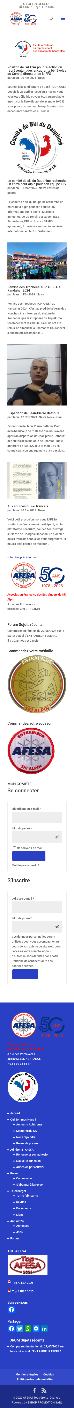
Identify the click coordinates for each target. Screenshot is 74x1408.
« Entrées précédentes (22, 557)
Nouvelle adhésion (28, 1160)
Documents (23, 1208)
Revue (14, 1173)
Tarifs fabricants (27, 1195)
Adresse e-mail (30, 898)
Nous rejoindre (26, 1137)
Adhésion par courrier (30, 1167)
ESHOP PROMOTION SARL (45, 1402)
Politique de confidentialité (35, 1379)
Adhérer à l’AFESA (22, 1149)
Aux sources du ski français (27, 506)
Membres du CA (26, 1130)
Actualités (17, 1220)
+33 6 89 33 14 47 (19, 614)
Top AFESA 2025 (23, 1291)
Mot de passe (29, 828)
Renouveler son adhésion (32, 1154)
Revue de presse (27, 1143)
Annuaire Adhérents (29, 1124)
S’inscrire (25, 974)
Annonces (22, 1225)
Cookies (48, 1374)
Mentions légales (27, 1374)
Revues (21, 1202)
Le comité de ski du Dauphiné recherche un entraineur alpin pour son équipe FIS (37, 182)
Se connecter (29, 856)
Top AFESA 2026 (23, 1282)
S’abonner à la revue (29, 1184)
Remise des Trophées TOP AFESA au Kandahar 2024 (34, 288)
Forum (14, 1238)
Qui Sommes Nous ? (23, 1119)
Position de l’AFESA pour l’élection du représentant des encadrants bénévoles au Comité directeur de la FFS (36, 70)
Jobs (19, 1232)
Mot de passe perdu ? (25, 865)
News (41, 77)
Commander (24, 1178)
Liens (19, 1214)
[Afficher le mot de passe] (57, 837)
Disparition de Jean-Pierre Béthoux (33, 413)
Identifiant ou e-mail (33, 808)
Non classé (54, 417)
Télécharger (18, 1190)
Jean (15, 77)
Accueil (15, 1113)
